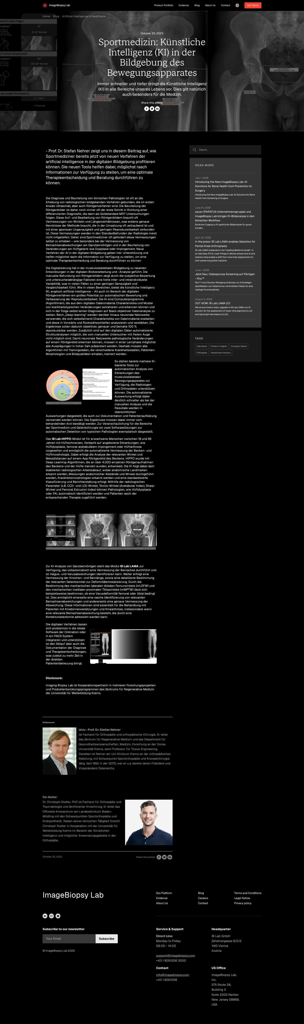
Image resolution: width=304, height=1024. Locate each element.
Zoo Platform (164, 893)
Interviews (202, 346)
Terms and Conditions (247, 893)
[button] (237, 5)
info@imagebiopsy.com (172, 975)
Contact (225, 5)
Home (46, 16)
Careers (203, 898)
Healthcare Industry (221, 352)
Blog (197, 5)
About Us (210, 5)
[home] (56, 5)
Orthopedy (202, 352)
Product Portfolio (163, 5)
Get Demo (253, 5)
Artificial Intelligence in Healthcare (84, 16)
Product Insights (219, 346)
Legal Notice (242, 898)
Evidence (184, 5)
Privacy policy (242, 903)
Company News (239, 346)
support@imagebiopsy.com (175, 956)
